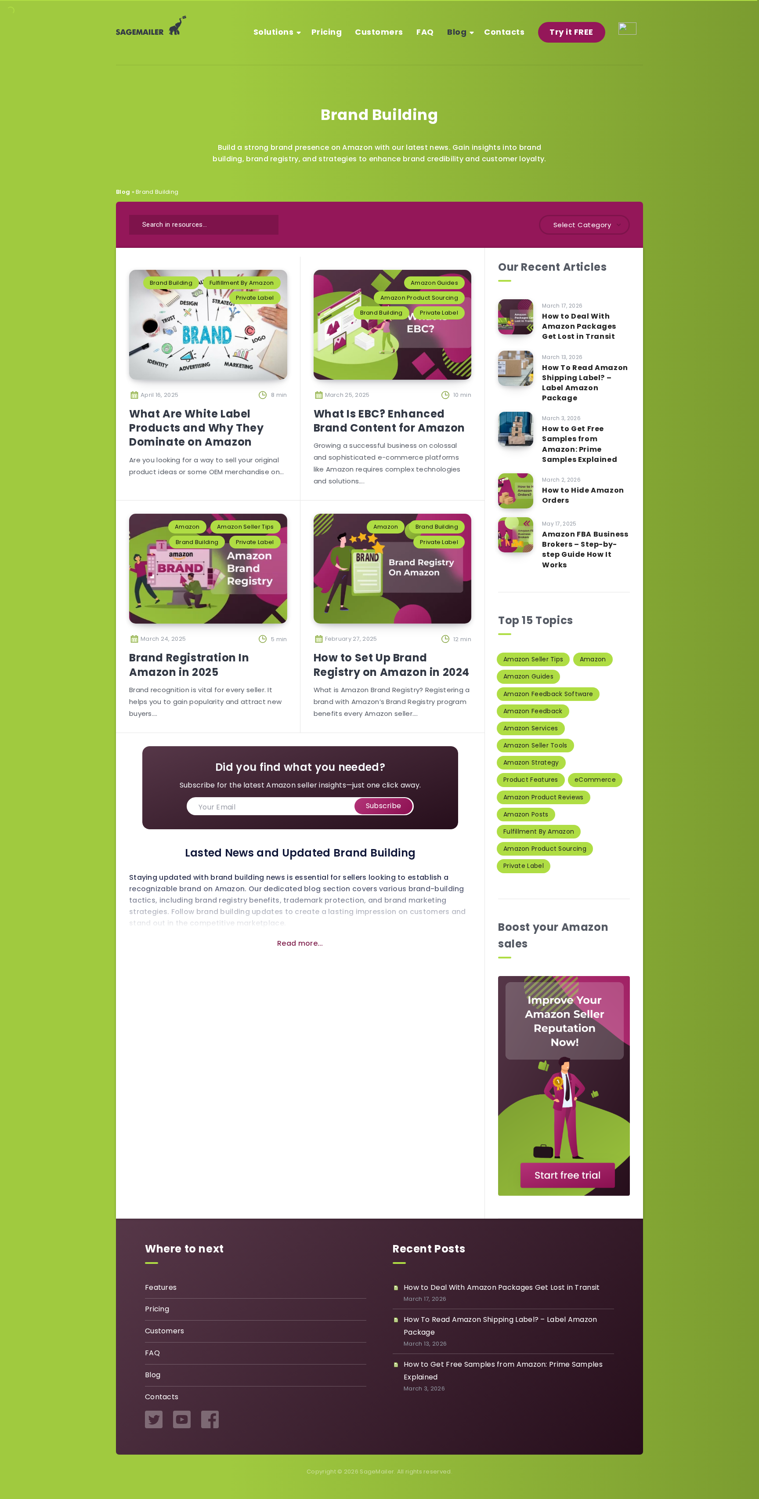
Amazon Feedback (533, 711)
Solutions (273, 31)
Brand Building (171, 283)
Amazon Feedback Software (548, 694)
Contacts (504, 31)
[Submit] (266, 223)
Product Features (530, 779)
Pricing (326, 31)
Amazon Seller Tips (245, 527)
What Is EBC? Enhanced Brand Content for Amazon (389, 421)
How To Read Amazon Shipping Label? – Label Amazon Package (585, 383)
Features (161, 1287)
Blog (456, 31)
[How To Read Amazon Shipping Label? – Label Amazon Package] (515, 368)
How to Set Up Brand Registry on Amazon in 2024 (392, 664)
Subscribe (383, 806)
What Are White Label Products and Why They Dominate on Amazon (196, 428)
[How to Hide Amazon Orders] (515, 490)
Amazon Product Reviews (543, 797)
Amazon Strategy (531, 762)
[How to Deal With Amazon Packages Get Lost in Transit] (515, 316)
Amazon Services (530, 728)
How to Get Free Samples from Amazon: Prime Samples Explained (579, 444)
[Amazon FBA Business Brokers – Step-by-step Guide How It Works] (515, 534)
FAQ (425, 31)
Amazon (187, 527)
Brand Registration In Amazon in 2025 (189, 664)
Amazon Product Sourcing (419, 298)
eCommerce (595, 779)
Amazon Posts (526, 814)
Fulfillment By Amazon (242, 283)
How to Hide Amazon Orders (583, 495)
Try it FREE (571, 31)
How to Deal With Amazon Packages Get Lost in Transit (579, 326)
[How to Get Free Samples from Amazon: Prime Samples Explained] (515, 429)
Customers (379, 31)
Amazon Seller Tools (535, 745)
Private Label (255, 298)
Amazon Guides (434, 283)
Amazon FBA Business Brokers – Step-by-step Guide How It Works (585, 549)
